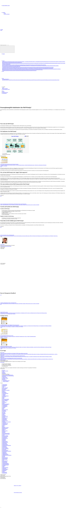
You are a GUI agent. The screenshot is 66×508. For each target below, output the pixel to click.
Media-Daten (4, 376)
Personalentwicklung (8, 67)
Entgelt (12, 62)
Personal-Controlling (5, 435)
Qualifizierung (4, 452)
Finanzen (12, 63)
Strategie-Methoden (5, 460)
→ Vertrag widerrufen (5, 381)
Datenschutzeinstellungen (5, 374)
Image (50, 63)
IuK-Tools (3, 412)
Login (5, 13)
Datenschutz (4, 373)
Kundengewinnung (33, 64)
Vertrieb (39, 69)
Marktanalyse (41, 65)
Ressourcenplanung (5, 457)
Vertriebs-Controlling (5, 467)
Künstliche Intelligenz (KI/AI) (6, 421)
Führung (19, 63)
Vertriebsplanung (17, 70)
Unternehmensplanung (31, 69)
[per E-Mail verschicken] (7, 262)
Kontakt (3, 371)
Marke (23, 65)
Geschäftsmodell (35, 63)
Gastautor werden (4, 377)
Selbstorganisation (4, 459)
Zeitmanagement (29, 70)
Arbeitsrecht (13, 61)
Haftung (47, 63)
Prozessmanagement (44, 68)
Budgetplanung (47, 61)
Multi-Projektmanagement (6, 433)
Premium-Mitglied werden (6, 89)
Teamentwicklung (12, 69)
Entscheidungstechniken (16, 62)
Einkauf (10, 62)
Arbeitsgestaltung (4, 61)
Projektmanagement (5, 68)
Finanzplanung (16, 63)
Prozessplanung (4, 93)
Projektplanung (18, 68)
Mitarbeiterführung (47, 65)
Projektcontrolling (51, 67)
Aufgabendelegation (20, 61)
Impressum (3, 372)
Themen (3, 60)
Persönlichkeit (24, 67)
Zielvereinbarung (34, 70)
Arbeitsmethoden (9, 61)
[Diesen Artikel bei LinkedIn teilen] (34, 255)
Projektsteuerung (23, 68)
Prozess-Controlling (28, 68)
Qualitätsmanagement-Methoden (6, 455)
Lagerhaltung (6, 65)
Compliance (56, 61)
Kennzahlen (6, 64)
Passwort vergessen (5, 88)
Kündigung (38, 64)
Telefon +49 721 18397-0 (17, 485)
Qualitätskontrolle (4, 453)
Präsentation (27, 67)
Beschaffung (29, 61)
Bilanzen (39, 61)
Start (2, 90)
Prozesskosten (40, 68)
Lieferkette (20, 65)
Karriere (3, 64)
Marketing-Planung (36, 65)
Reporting (3, 456)
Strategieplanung (7, 69)
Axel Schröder (2, 244)
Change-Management (52, 61)
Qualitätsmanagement (5, 454)
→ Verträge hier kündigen (6, 380)
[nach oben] (0, 507)
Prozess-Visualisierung (34, 68)
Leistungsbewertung (11, 65)
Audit (16, 61)
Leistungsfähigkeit (16, 65)
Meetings (44, 65)
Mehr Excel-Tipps (2, 359)
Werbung (25, 70)
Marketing (25, 65)
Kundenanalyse (24, 64)
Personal (16, 66)
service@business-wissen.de (18, 492)
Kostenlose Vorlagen (5, 378)
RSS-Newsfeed (4, 379)
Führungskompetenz (30, 63)
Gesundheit (44, 63)
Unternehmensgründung (24, 69)
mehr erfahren (2, 362)
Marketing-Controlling (30, 65)
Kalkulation (3, 413)
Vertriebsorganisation (12, 70)
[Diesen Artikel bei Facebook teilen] (7, 255)
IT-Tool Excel (62, 63)
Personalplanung (13, 67)
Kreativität (15, 64)
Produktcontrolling (35, 67)
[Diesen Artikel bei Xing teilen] (47, 255)
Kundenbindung (28, 64)
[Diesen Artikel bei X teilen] (20, 255)
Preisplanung (31, 67)
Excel (3, 71)
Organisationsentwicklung (11, 66)
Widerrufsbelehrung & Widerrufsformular (8, 375)
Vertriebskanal (7, 70)
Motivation (55, 65)
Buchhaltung (43, 61)
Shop (3, 78)
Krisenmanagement (19, 64)
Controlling (60, 61)
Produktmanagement (41, 67)
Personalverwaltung (19, 67)
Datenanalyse (7, 62)
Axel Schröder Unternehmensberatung (5, 246)
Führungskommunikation (24, 63)
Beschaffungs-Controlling (34, 61)
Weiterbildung (22, 70)
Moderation (52, 65)
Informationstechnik (53, 63)
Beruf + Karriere (25, 61)
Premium (3, 53)
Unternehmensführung (18, 69)
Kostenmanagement (11, 64)
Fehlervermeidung (8, 63)
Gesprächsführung (40, 63)
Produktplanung (46, 67)
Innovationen (58, 63)
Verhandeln (36, 69)
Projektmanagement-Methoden (12, 68)
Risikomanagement (5, 458)
